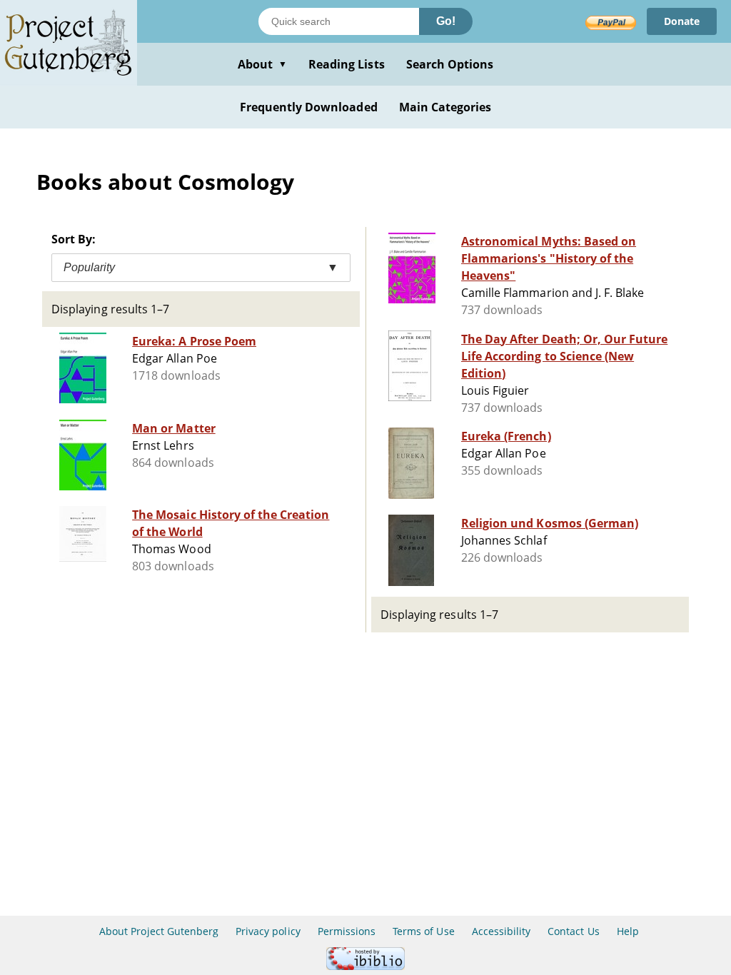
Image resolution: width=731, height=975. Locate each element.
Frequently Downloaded (309, 107)
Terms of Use (423, 931)
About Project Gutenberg (158, 931)
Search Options (450, 64)
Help (628, 931)
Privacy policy (268, 931)
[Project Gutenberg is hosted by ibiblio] (365, 966)
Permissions (346, 931)
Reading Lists (346, 64)
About (262, 64)
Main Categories (445, 107)
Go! (445, 21)
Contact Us (573, 931)
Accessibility (501, 931)
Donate (682, 21)
